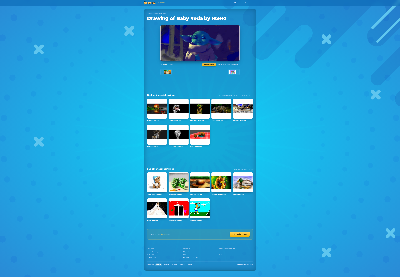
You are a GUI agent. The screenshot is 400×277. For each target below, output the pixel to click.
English (158, 264)
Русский (182, 264)
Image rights (151, 257)
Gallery (156, 13)
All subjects (238, 3)
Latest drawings (152, 252)
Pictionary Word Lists (190, 257)
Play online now (250, 3)
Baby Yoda (162, 13)
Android (222, 252)
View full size (209, 64)
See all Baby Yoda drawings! (228, 64)
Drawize (149, 13)
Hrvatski (174, 264)
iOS (220, 254)
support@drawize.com (245, 264)
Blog (184, 254)
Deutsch (166, 264)
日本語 (190, 264)
